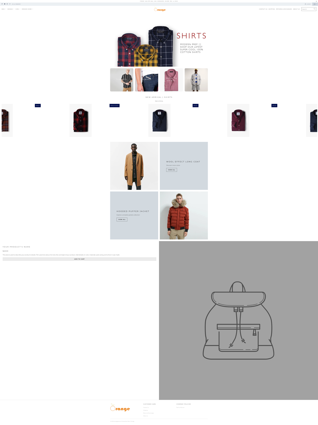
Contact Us (263, 9)
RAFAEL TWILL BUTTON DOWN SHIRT (80, 120)
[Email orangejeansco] (9, 4)
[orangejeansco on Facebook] (2, 4)
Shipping (272, 9)
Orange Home (27, 9)
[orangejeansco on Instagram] (7, 4)
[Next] (309, 120)
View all (171, 170)
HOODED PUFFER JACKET (133, 211)
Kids (17, 9)
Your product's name (16, 247)
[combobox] (308, 9)
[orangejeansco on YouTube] (4, 4)
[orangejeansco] (160, 9)
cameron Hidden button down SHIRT (238, 120)
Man (3, 9)
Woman (10, 9)
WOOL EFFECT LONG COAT (183, 162)
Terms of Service (180, 407)
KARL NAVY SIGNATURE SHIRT (159, 120)
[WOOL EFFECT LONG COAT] (134, 166)
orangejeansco (117, 421)
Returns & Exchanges (284, 9)
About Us (296, 9)
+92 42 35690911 (16, 4)
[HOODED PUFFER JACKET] (184, 215)
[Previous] (9, 120)
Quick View (159, 127)
